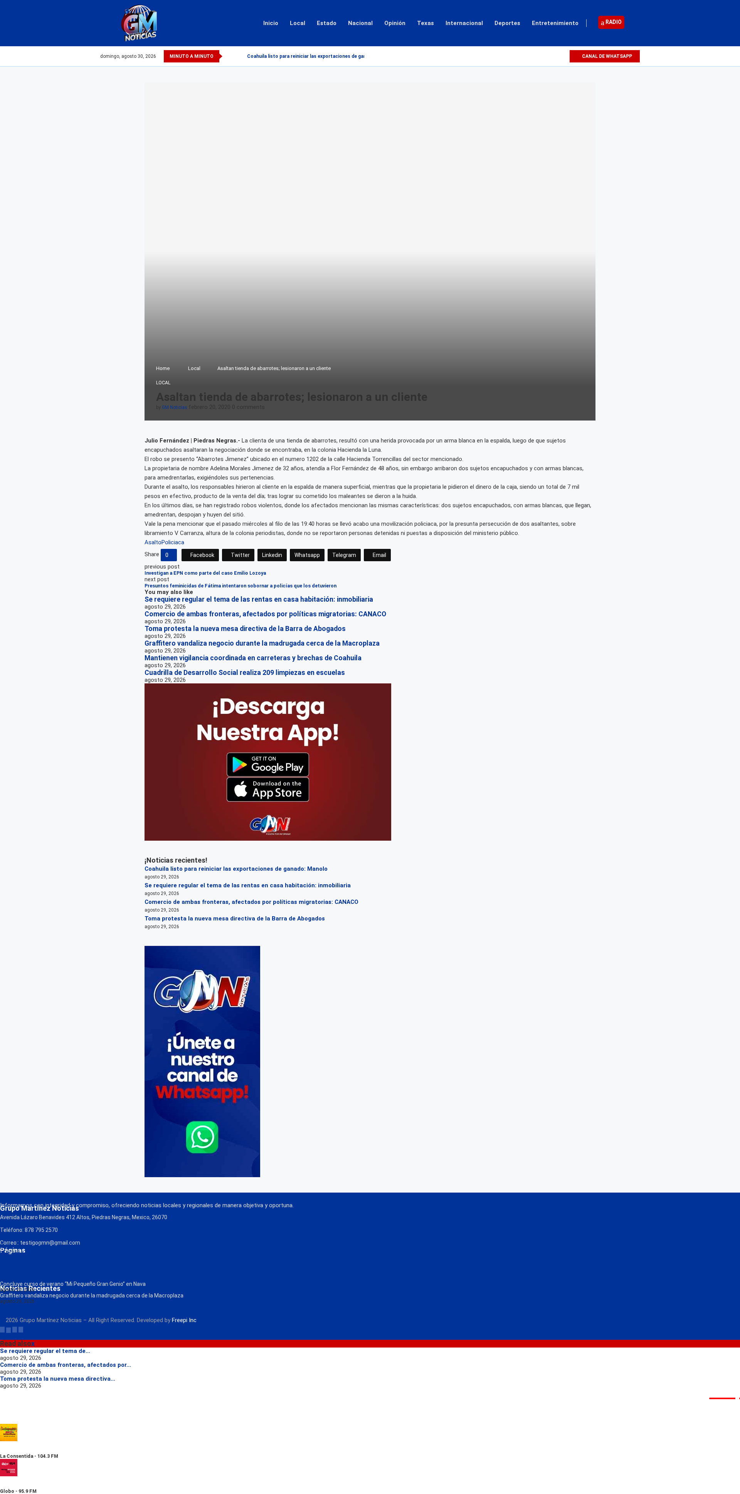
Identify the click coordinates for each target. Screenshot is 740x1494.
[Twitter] (545, 56)
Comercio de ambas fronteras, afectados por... (65, 1364)
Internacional (464, 23)
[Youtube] (563, 56)
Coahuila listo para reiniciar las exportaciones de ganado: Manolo (320, 56)
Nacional (360, 23)
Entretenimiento (555, 23)
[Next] (239, 56)
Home (163, 368)
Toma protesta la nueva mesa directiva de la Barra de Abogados (245, 629)
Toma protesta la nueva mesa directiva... (57, 1378)
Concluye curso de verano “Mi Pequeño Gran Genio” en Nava (73, 1284)
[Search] (636, 23)
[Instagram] (554, 56)
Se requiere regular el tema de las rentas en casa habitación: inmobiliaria (259, 599)
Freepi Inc (184, 1320)
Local (297, 23)
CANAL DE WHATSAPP (606, 56)
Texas (425, 23)
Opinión (394, 23)
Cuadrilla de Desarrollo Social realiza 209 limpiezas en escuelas (245, 672)
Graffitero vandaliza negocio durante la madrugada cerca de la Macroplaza (262, 643)
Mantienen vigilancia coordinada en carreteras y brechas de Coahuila (253, 658)
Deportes (507, 23)
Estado (326, 23)
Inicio (270, 23)
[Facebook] (536, 56)
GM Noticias (174, 407)
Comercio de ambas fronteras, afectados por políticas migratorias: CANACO (265, 614)
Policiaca (172, 542)
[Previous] (229, 56)
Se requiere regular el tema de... (45, 1351)
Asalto (153, 542)
